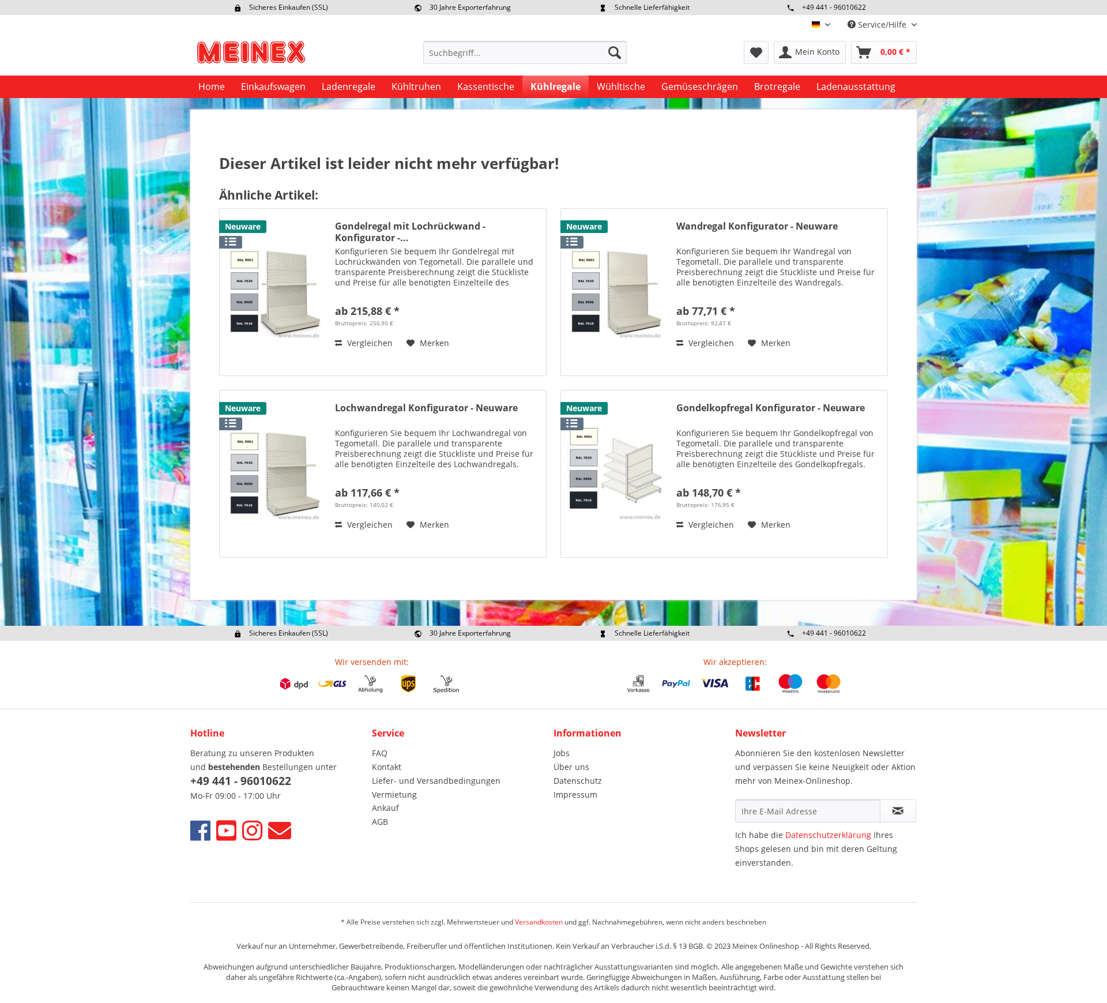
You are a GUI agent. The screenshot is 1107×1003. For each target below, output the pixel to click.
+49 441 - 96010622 (834, 7)
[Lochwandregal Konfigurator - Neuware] (274, 474)
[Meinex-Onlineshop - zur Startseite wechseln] (251, 55)
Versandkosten (539, 922)
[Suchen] (615, 52)
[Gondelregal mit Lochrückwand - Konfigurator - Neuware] (274, 292)
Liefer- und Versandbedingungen (436, 780)
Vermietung (394, 794)
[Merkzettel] (756, 52)
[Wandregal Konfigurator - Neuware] (616, 292)
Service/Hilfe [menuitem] (882, 24)
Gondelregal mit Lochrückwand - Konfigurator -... (410, 231)
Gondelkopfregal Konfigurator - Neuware (770, 408)
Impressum (575, 794)
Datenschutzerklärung (828, 834)
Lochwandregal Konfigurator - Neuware (426, 408)
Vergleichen (369, 342)
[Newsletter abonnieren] (898, 810)
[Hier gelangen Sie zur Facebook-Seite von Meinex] (200, 830)
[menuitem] (525, 52)
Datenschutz (578, 780)
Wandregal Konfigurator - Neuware (757, 226)
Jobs (562, 752)
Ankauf (385, 807)
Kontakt (386, 766)
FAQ (379, 752)
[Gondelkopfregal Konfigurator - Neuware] (616, 474)
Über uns (571, 766)
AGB (380, 821)
